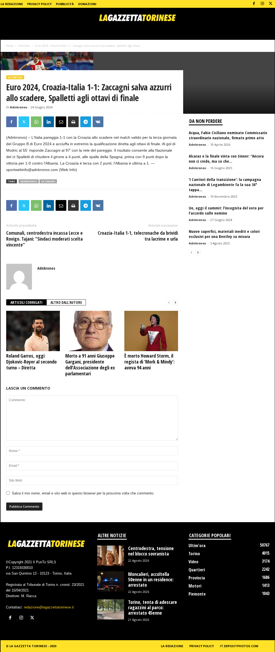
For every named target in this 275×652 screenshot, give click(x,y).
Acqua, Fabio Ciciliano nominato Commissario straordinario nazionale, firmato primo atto (228, 135)
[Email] (61, 121)
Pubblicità (65, 4)
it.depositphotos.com (239, 646)
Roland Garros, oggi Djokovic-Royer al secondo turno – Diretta (31, 361)
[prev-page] (169, 302)
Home (9, 46)
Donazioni (87, 4)
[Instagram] (262, 4)
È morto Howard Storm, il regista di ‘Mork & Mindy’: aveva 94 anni (149, 361)
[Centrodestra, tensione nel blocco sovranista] (110, 556)
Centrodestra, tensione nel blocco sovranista (151, 551)
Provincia (197, 578)
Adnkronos (18, 107)
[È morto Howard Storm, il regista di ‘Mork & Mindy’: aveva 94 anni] (151, 331)
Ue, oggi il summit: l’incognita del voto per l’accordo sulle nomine (226, 210)
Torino (194, 554)
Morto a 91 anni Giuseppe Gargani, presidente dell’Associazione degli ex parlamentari (90, 364)
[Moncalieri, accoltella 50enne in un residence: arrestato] (110, 581)
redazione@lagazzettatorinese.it (49, 607)
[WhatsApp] (36, 121)
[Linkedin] (48, 121)
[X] (270, 4)
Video (193, 562)
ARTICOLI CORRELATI (26, 302)
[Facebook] (254, 4)
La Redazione (12, 4)
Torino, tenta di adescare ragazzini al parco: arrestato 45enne (152, 607)
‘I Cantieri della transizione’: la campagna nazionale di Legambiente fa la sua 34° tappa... (225, 184)
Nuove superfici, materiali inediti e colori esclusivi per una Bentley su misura (224, 234)
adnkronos (28, 181)
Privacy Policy (39, 4)
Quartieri (197, 570)
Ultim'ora (24, 46)
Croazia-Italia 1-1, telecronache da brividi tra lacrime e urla (138, 236)
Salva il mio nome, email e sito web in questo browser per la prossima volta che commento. (83, 493)
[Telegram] (85, 121)
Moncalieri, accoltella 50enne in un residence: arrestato (150, 579)
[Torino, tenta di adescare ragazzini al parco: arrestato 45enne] (110, 609)
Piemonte (197, 594)
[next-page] (175, 302)
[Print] (73, 121)
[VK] (98, 121)
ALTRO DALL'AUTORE (66, 302)
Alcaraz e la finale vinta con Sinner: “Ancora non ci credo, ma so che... (226, 158)
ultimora (48, 181)
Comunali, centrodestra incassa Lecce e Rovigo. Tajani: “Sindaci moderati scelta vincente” (44, 239)
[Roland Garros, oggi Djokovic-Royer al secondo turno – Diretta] (33, 331)
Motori (195, 586)
